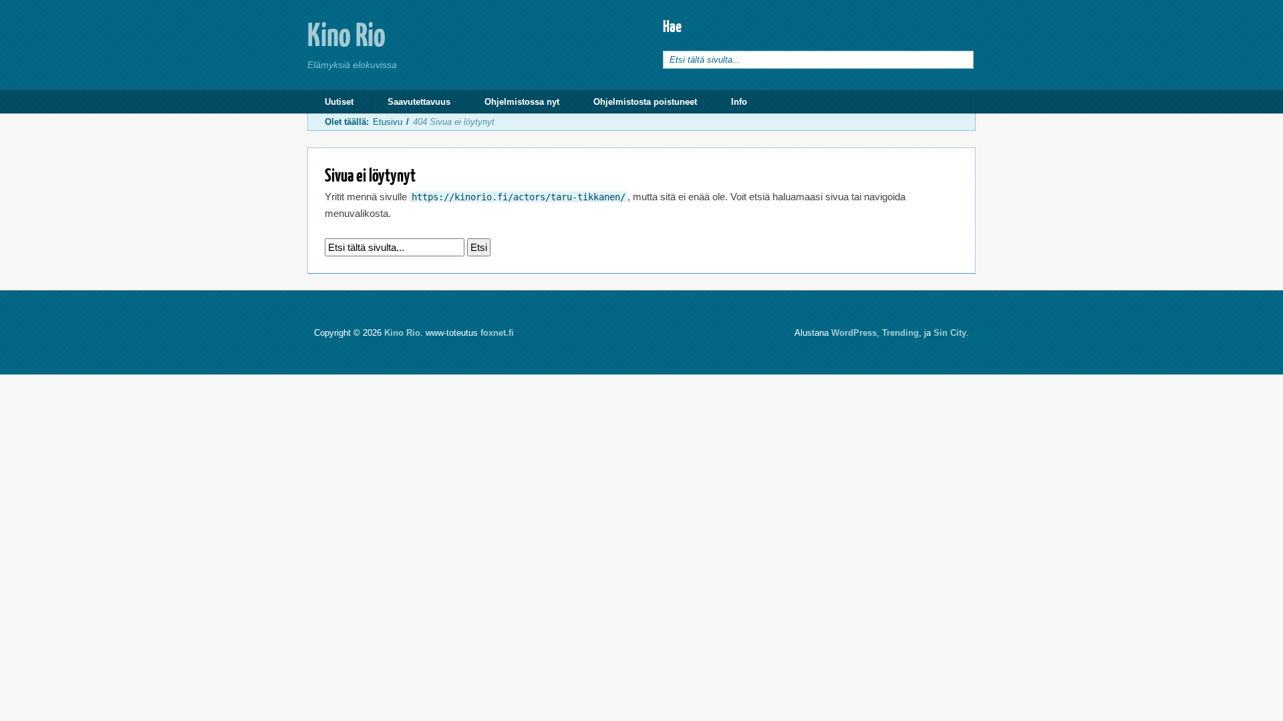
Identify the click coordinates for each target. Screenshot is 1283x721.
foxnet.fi (497, 333)
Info (739, 102)
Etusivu (387, 122)
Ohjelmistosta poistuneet (645, 102)
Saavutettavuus (419, 102)
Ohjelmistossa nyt (521, 102)
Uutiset (339, 102)
